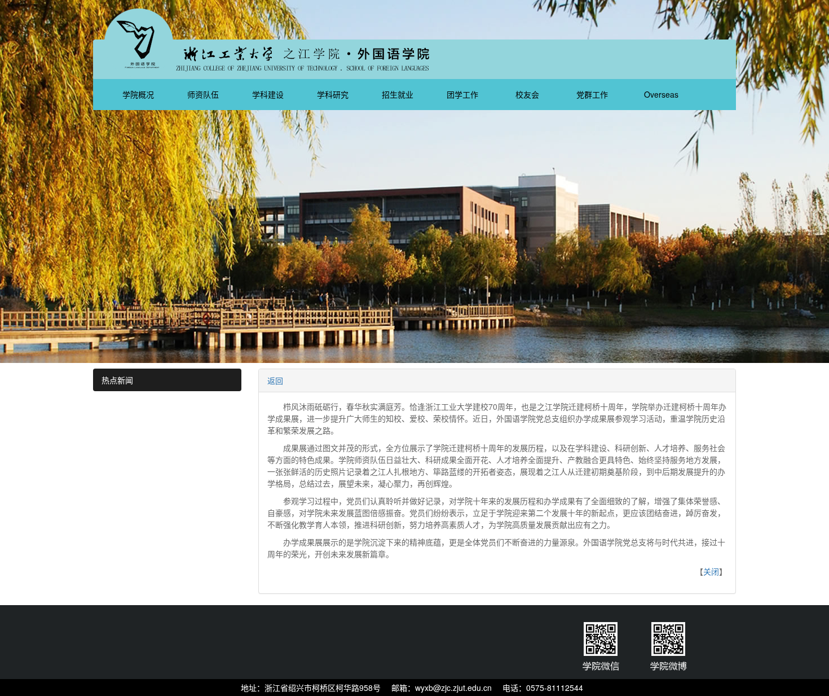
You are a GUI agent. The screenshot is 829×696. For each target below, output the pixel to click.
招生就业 (399, 94)
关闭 (711, 571)
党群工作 (593, 94)
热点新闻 (117, 380)
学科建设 (269, 94)
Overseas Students (659, 99)
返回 (275, 380)
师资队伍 (204, 94)
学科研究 (334, 94)
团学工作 (463, 94)
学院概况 (139, 94)
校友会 (528, 94)
